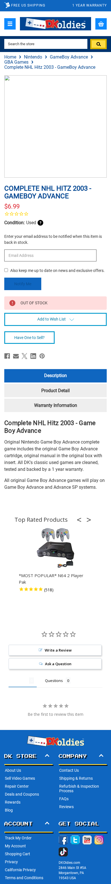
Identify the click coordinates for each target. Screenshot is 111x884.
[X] (24, 356)
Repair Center (17, 786)
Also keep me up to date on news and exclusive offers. (57, 270)
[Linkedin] (33, 356)
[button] (81, 519)
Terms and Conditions (24, 877)
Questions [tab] (54, 680)
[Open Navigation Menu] (10, 24)
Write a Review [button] (58, 650)
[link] (55, 213)
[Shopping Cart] (101, 24)
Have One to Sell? (29, 337)
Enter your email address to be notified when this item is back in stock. (53, 239)
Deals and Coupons (22, 794)
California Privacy (20, 870)
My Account (15, 846)
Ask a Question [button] (58, 663)
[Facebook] (7, 356)
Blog (9, 810)
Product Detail (55, 390)
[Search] (98, 44)
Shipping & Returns (76, 778)
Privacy (11, 862)
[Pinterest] (42, 356)
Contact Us (69, 770)
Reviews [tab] (18, 680)
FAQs (64, 798)
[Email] (16, 356)
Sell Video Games (20, 778)
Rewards (12, 802)
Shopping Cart (17, 854)
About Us (13, 770)
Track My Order (18, 838)
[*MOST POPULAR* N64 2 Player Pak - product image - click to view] (55, 548)
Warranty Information (55, 405)
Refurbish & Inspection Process (79, 788)
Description (55, 375)
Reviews (66, 806)
